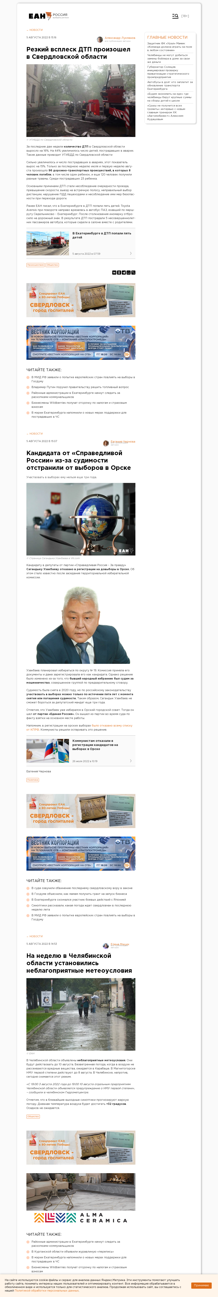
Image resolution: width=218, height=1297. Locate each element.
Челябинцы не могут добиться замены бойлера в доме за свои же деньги (168, 58)
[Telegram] (124, 273)
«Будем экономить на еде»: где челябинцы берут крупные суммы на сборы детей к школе (169, 97)
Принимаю (201, 1285)
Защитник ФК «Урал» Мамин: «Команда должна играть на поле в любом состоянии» (169, 46)
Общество (52, 265)
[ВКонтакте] (114, 273)
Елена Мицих (120, 944)
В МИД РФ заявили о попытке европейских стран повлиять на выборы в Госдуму (83, 379)
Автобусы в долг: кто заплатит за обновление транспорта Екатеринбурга (170, 85)
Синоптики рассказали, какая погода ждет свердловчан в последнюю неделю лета (81, 907)
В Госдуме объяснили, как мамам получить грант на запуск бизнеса (79, 894)
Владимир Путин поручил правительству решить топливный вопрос (80, 387)
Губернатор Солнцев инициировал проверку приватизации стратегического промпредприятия (168, 72)
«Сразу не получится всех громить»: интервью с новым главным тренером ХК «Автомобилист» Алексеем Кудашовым (166, 112)
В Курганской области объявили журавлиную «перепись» (73, 1251)
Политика (32, 780)
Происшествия (35, 265)
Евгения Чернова (123, 442)
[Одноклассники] (119, 273)
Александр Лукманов (120, 38)
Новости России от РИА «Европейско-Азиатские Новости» (40, 16)
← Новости (34, 30)
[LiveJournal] (133, 273)
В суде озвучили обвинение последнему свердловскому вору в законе (82, 888)
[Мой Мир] (129, 273)
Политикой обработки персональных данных (47, 1291)
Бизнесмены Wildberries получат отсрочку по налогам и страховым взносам (79, 405)
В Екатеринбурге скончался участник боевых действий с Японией (79, 900)
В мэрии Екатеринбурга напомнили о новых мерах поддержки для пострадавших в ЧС (79, 415)
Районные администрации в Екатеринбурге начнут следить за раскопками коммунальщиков (76, 395)
